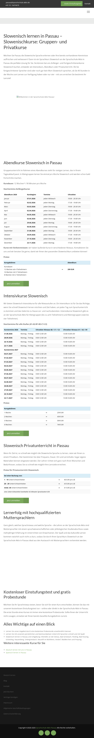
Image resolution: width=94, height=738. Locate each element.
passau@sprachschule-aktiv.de (18, 2)
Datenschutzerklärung (12, 714)
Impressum (8, 703)
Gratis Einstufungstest (72, 4)
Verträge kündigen (11, 697)
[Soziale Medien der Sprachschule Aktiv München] (41, 733)
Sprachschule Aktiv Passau (46, 728)
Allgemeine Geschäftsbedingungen (17, 708)
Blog (5, 681)
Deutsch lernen (9, 675)
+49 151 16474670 (12, 5)
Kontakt (87, 4)
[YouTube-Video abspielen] (47, 122)
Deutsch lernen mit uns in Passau (19, 650)
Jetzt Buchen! (9, 692)
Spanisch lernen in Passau (16, 652)
